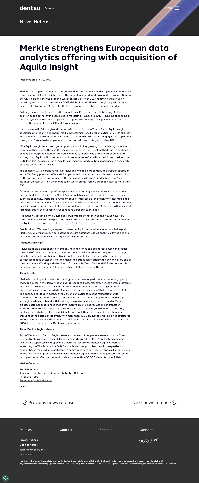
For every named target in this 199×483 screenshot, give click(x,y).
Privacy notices (29, 440)
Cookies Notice (29, 445)
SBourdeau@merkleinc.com (36, 380)
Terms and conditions (32, 450)
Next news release (152, 403)
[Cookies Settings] (5, 478)
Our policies (27, 454)
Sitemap (106, 430)
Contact (66, 430)
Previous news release (51, 403)
